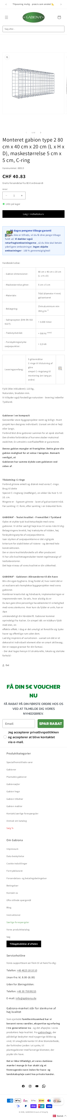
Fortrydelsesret (15, 870)
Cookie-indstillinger (17, 863)
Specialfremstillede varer (20, 762)
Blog (9, 907)
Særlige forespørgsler (18, 922)
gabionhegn (44, 1032)
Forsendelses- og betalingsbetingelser (27, 878)
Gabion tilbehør (15, 798)
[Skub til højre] (40, 132)
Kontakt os (12, 892)
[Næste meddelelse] (61, 4)
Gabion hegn (13, 791)
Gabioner (11, 769)
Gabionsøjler (13, 784)
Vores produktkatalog (18, 929)
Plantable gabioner (17, 776)
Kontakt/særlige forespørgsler (22, 813)
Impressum (12, 848)
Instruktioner (14, 914)
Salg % (10, 828)
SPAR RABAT (50, 723)
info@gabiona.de (26, 998)
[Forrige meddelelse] (6, 4)
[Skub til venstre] (26, 132)
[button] (6, 17)
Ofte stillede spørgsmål (19, 900)
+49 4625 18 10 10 (27, 970)
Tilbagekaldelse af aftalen (24, 943)
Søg (8, 936)
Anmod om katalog (17, 820)
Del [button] (7, 665)
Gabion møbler (14, 806)
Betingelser (13, 885)
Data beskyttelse (15, 856)
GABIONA (29, 1112)
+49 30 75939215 (26, 991)
